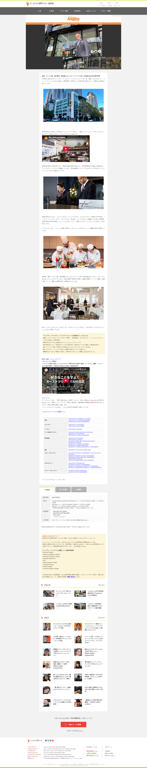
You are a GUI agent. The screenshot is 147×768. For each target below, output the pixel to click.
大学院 (51, 11)
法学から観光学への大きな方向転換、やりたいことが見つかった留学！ (94, 676)
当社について (91, 11)
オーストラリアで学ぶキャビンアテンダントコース (63, 593)
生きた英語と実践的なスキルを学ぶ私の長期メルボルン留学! (94, 689)
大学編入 (79, 489)
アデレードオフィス (33, 756)
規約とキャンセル (109, 755)
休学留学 (77, 11)
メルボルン (93, 400)
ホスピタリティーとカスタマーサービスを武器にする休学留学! (62, 702)
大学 (39, 11)
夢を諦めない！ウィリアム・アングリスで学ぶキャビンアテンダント (94, 664)
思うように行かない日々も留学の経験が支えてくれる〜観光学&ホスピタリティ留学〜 (62, 676)
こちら (81, 730)
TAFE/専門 (64, 11)
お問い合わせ (71, 576)
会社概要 (107, 751)
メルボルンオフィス (33, 748)
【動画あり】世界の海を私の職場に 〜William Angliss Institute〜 (94, 702)
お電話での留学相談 (91, 753)
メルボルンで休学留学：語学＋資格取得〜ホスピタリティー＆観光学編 (95, 606)
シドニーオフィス (32, 746)
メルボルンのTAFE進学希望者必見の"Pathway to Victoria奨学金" (95, 593)
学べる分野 (63, 489)
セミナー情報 (106, 11)
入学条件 (47, 490)
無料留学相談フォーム (91, 751)
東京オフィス (31, 758)
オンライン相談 (101, 4)
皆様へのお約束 (109, 753)
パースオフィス (31, 750)
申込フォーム (117, 4)
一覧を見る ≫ (101, 585)
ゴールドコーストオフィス (34, 754)
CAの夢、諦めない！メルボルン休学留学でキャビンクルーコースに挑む (62, 638)
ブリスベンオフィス (33, 752)
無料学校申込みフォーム (92, 755)
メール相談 (109, 4)
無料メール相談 (75, 724)
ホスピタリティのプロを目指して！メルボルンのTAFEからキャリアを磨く (62, 626)
